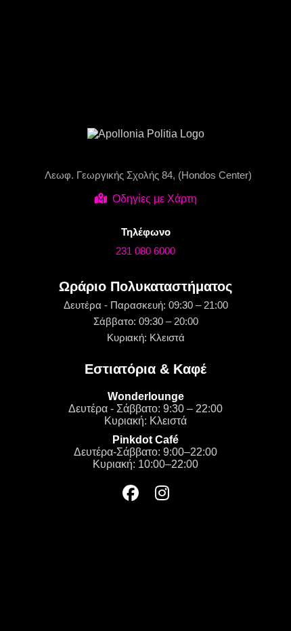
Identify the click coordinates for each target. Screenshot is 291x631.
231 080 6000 (145, 251)
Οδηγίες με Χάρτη (154, 198)
